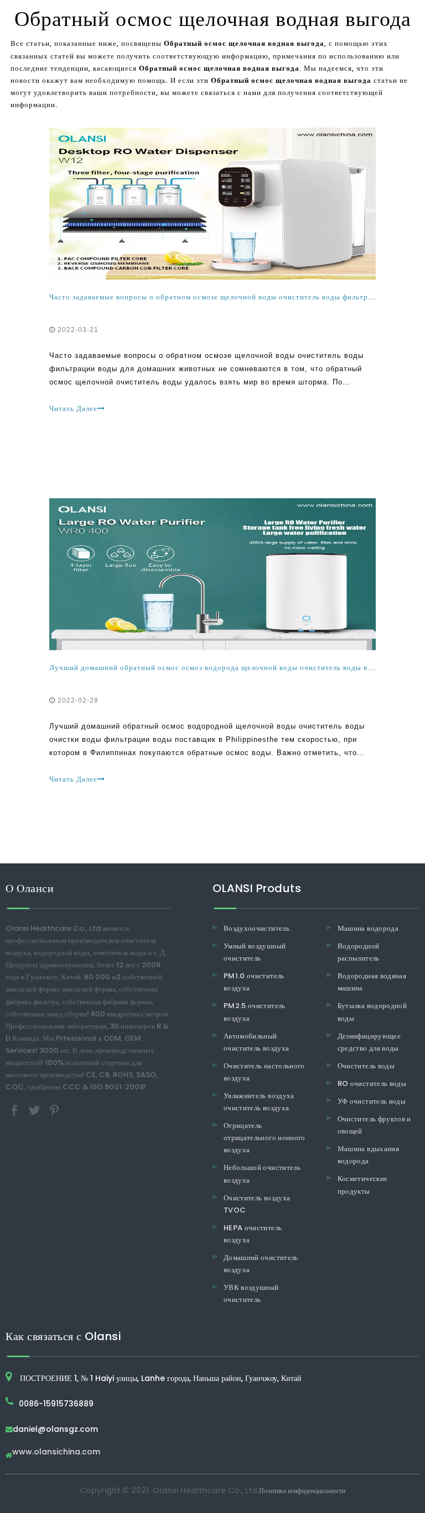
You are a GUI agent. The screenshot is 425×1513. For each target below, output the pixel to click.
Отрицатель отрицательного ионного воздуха (264, 1137)
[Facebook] (15, 1110)
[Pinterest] (54, 1110)
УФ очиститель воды (372, 1101)
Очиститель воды (366, 1066)
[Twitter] (35, 1110)
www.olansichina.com (56, 1452)
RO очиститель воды (372, 1083)
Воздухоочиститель (256, 928)
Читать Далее (73, 408)
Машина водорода (368, 928)
